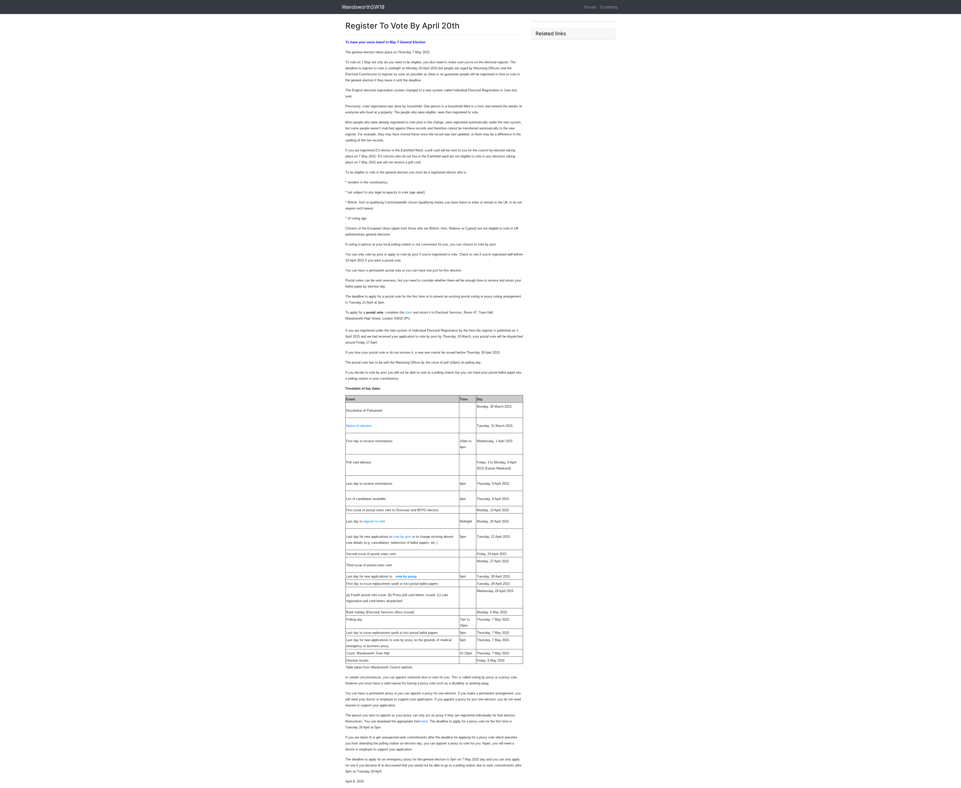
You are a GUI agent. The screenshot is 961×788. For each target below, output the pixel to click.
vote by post (402, 537)
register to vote (374, 521)
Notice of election (358, 426)
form (409, 312)
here (424, 721)
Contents (608, 7)
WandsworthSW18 (363, 7)
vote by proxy (406, 576)
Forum (590, 7)
